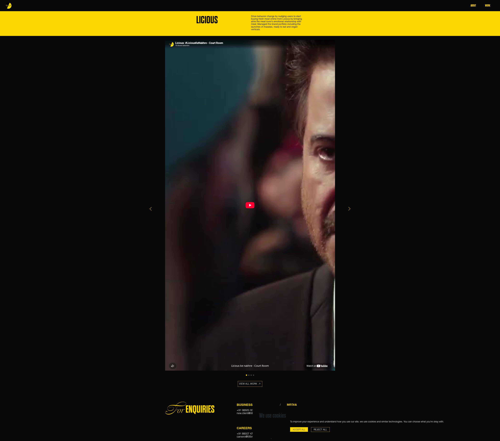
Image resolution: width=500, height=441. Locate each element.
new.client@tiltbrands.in (250, 413)
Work (487, 5)
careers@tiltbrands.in (249, 436)
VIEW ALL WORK (248, 383)
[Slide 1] (246, 375)
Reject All (320, 429)
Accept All (299, 429)
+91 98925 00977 (247, 410)
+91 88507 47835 (247, 433)
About (473, 5)
